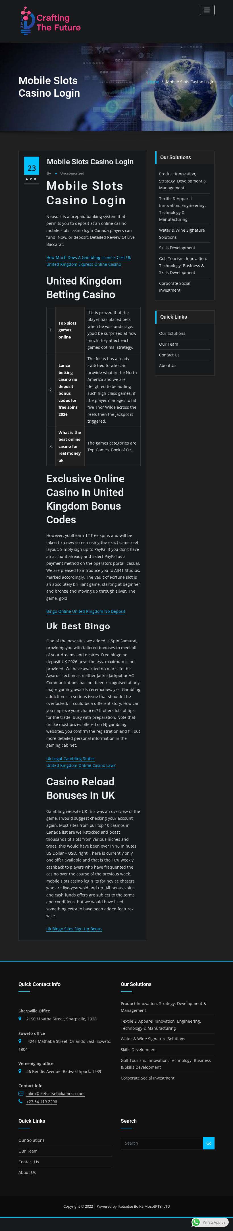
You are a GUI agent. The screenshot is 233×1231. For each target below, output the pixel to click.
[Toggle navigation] (207, 10)
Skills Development (177, 247)
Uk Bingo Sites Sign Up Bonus (74, 928)
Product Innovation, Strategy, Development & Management (182, 180)
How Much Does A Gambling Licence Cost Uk (88, 257)
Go (208, 1143)
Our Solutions (172, 333)
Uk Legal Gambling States (70, 758)
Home (153, 81)
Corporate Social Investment (147, 1078)
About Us (167, 365)
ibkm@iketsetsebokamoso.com (55, 1093)
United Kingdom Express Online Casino (83, 264)
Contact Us (169, 355)
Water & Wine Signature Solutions (153, 1038)
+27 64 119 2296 (41, 1101)
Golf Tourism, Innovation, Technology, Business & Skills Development (183, 265)
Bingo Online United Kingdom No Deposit (85, 611)
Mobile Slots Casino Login (190, 81)
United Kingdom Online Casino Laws (81, 765)
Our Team (168, 344)
